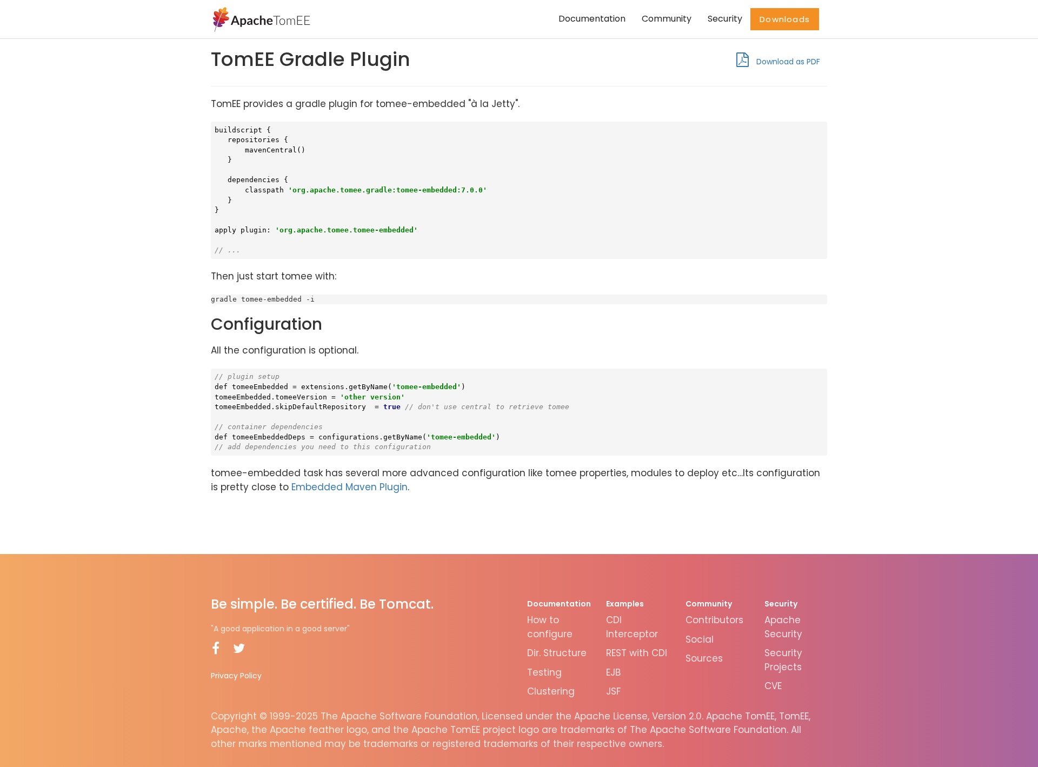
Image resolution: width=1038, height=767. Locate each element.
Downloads (785, 19)
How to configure (550, 627)
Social (700, 639)
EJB (613, 672)
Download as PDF (787, 61)
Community (666, 18)
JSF (613, 691)
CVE (773, 685)
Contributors (714, 619)
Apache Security (783, 627)
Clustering (551, 691)
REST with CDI (636, 652)
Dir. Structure (557, 652)
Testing (544, 672)
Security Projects (783, 659)
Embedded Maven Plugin (349, 487)
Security (725, 18)
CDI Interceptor (632, 627)
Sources (704, 658)
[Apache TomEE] (260, 19)
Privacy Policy (236, 675)
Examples (625, 603)
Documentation (592, 18)
